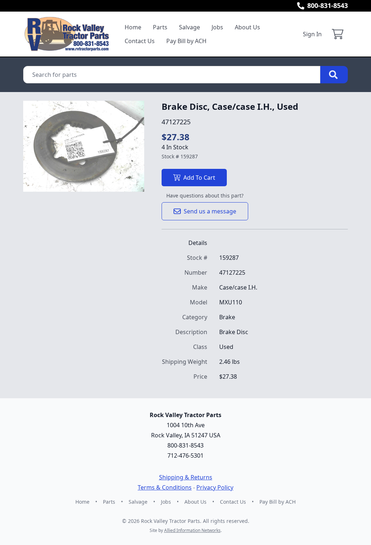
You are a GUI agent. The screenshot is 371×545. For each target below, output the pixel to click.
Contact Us (140, 41)
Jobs (217, 27)
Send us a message (210, 211)
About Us (247, 27)
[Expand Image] (131, 178)
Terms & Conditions (165, 487)
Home (133, 27)
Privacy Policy (214, 487)
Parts (160, 27)
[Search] (334, 74)
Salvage (189, 27)
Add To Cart (199, 178)
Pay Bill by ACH (186, 41)
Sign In (312, 34)
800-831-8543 (327, 5)
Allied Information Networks (192, 530)
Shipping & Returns (185, 477)
